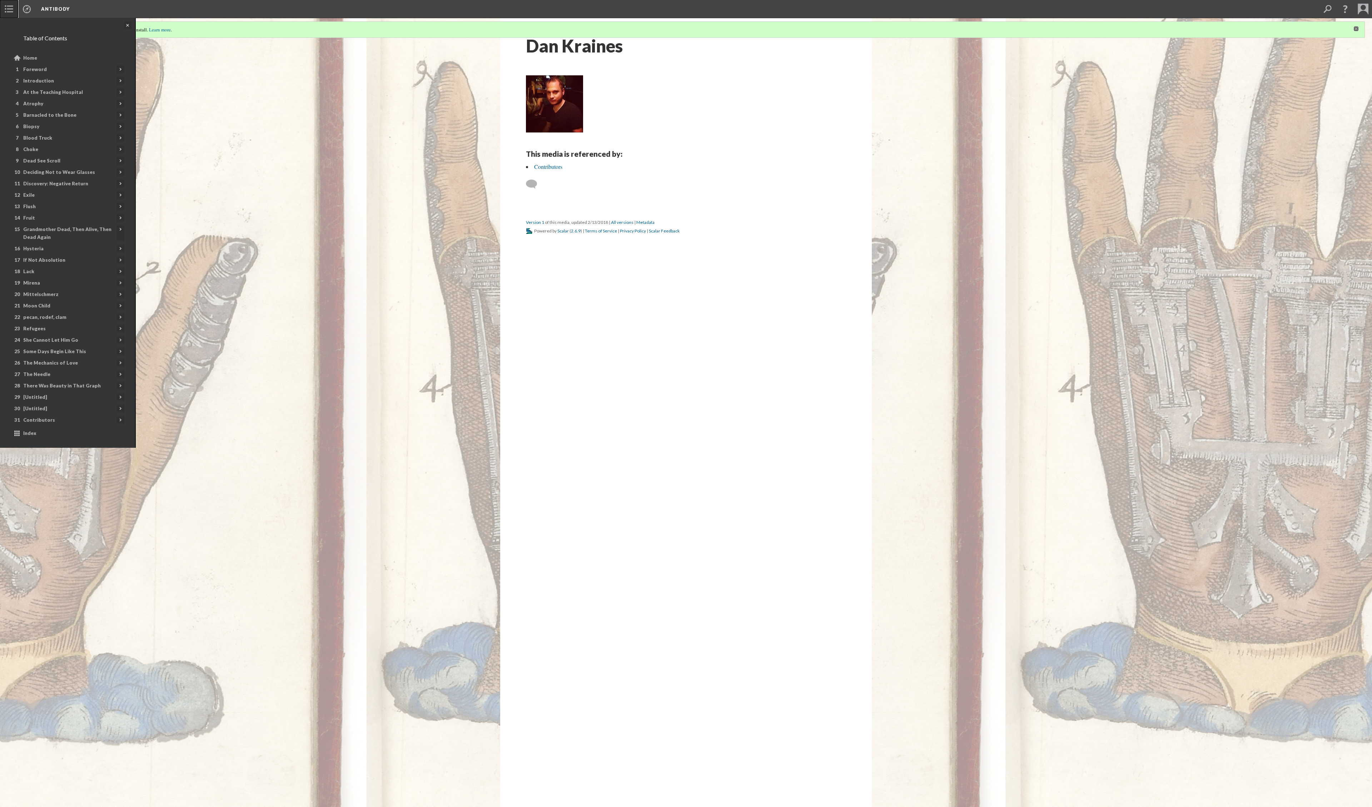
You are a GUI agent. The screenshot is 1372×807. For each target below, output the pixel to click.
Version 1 (535, 222)
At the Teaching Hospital (53, 92)
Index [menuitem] (29, 433)
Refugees (34, 328)
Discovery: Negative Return (55, 183)
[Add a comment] (534, 184)
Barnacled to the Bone (49, 115)
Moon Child (36, 306)
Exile (29, 195)
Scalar (563, 231)
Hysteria (33, 248)
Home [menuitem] (30, 58)
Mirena (31, 283)
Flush (29, 206)
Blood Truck (37, 138)
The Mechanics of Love (50, 363)
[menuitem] (9, 9)
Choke (30, 149)
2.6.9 (576, 231)
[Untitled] (35, 397)
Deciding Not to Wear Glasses (59, 172)
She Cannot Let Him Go (50, 340)
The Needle (36, 374)
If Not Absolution (44, 260)
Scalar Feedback (664, 231)
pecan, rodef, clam (44, 317)
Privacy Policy (633, 231)
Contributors (39, 420)
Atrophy (33, 103)
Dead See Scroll (41, 161)
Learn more (160, 29)
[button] (1345, 9)
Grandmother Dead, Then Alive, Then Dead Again (67, 233)
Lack (28, 271)
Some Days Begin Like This (54, 351)
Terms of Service (601, 231)
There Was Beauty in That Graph (62, 386)
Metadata (645, 222)
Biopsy (31, 126)
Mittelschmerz (41, 294)
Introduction (38, 81)
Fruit (29, 218)
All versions (622, 222)
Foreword (35, 69)
